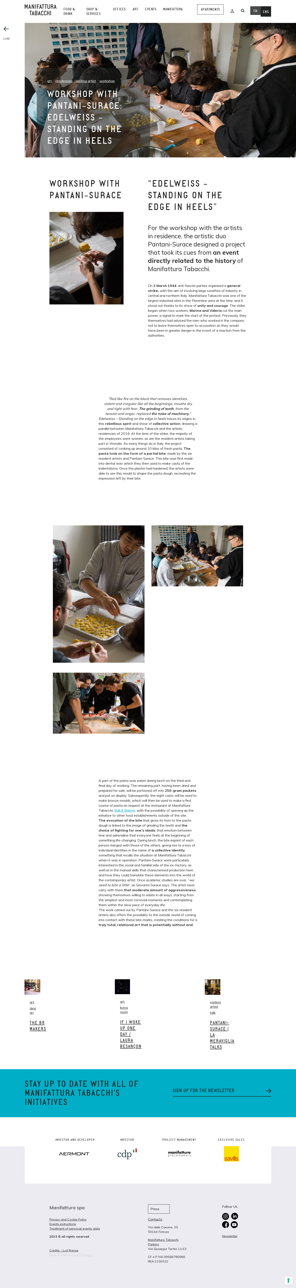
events (150, 9)
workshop (107, 81)
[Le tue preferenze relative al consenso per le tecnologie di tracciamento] (288, 1280)
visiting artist (86, 81)
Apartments (210, 9)
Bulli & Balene (124, 810)
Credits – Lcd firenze (63, 1250)
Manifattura (173, 9)
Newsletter (229, 1236)
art (49, 81)
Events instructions (62, 1224)
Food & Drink (69, 11)
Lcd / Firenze (82, 1255)
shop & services (93, 11)
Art (135, 9)
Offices (119, 9)
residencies (64, 81)
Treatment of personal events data (74, 1228)
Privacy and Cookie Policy (68, 1219)
